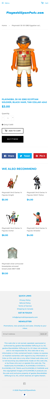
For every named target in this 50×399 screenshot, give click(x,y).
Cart (46, 3)
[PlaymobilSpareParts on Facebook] (24, 384)
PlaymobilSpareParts (27, 390)
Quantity (5, 113)
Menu (7, 3)
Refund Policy (25, 303)
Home (4, 25)
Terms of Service (25, 306)
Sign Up (43, 334)
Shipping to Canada (25, 309)
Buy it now (12, 139)
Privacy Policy (25, 300)
